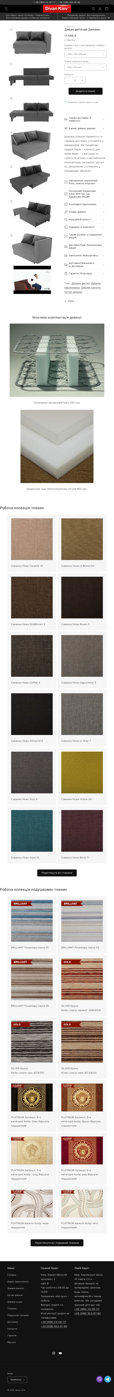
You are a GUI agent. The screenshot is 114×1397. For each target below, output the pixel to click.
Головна (11, 1275)
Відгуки (11, 1342)
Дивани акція (14, 1302)
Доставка (12, 1322)
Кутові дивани (73, 291)
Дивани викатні (90, 287)
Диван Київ (20, 1390)
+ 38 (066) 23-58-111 (44, 2)
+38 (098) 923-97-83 (69, 2)
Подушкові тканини (17, 1315)
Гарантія (12, 1335)
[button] (6, 8)
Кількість (68, 74)
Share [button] (71, 301)
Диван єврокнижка (17, 1281)
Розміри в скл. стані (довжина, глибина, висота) (84, 46)
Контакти (12, 1328)
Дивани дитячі (81, 283)
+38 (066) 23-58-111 (53, 1321)
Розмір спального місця (76, 61)
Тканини (11, 1308)
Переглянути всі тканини (57, 872)
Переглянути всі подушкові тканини (57, 1242)
